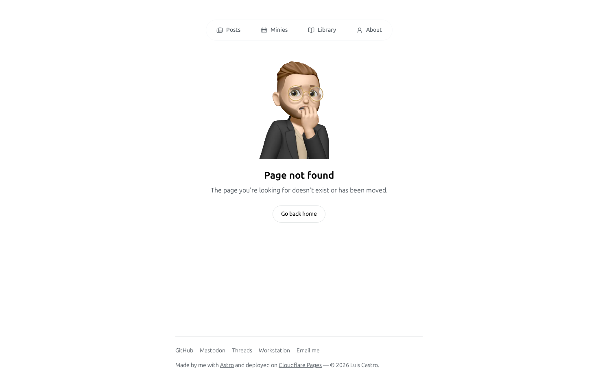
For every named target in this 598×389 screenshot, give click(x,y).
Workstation (274, 350)
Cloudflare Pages (300, 365)
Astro (227, 365)
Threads (242, 350)
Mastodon (212, 350)
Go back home (299, 213)
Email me (308, 350)
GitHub (184, 350)
